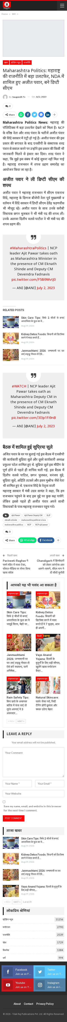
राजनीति (27, 62)
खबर (6, 62)
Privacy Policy (45, 1003)
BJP (48, 515)
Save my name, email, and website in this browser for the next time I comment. (32, 808)
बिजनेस (6, 950)
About (17, 1003)
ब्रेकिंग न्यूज (15, 62)
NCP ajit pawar (41, 525)
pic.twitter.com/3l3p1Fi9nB (33, 418)
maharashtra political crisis (33, 520)
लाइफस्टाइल (13, 593)
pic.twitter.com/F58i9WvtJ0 (33, 280)
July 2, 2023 (46, 288)
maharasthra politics (14, 525)
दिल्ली (39, 636)
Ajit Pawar (16, 515)
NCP (29, 525)
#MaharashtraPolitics (28, 248)
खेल (4, 942)
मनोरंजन (6, 927)
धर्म (9, 636)
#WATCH (19, 386)
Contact (28, 1003)
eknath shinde (11, 520)
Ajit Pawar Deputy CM (33, 515)
